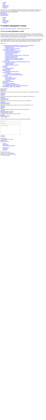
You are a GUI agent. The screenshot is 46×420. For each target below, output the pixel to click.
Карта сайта (5, 148)
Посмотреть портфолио (5, 115)
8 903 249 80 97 (3, 13)
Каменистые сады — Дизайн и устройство (14, 59)
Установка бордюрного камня (11, 52)
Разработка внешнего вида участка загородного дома (16, 46)
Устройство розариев (9, 68)
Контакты (5, 7)
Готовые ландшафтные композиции (12, 48)
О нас (4, 3)
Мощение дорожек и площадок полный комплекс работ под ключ (16, 61)
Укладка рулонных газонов (10, 77)
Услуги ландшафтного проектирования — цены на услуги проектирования (18, 45)
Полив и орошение (7, 69)
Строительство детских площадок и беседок (14, 58)
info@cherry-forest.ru (4, 14)
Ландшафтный (6, 147)
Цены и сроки (6, 5)
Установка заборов (9, 54)
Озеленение (5, 75)
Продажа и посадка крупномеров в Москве (14, 74)
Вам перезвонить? (4, 15)
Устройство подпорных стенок (11, 56)
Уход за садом (5, 82)
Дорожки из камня (9, 63)
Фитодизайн (7, 80)
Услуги (4, 4)
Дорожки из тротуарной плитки (11, 64)
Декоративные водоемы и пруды (12, 71)
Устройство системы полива (11, 57)
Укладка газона (8, 76)
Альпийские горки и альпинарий (12, 84)
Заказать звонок (13, 154)
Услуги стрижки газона (10, 79)
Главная (4, 2)
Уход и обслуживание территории (12, 51)
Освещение (5, 66)
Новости (4, 143)
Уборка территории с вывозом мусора (13, 50)
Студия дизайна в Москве (5, 39)
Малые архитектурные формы (9, 83)
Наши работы (5, 6)
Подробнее (2, 93)
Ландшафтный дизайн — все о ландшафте (11, 86)
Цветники (5, 67)
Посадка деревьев (6, 72)
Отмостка (7, 60)
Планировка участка (9, 47)
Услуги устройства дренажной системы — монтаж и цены (17, 55)
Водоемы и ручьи (6, 70)
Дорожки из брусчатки (10, 62)
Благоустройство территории (9, 49)
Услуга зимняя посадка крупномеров (12, 73)
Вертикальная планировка (8, 81)
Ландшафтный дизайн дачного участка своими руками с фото (15, 85)
